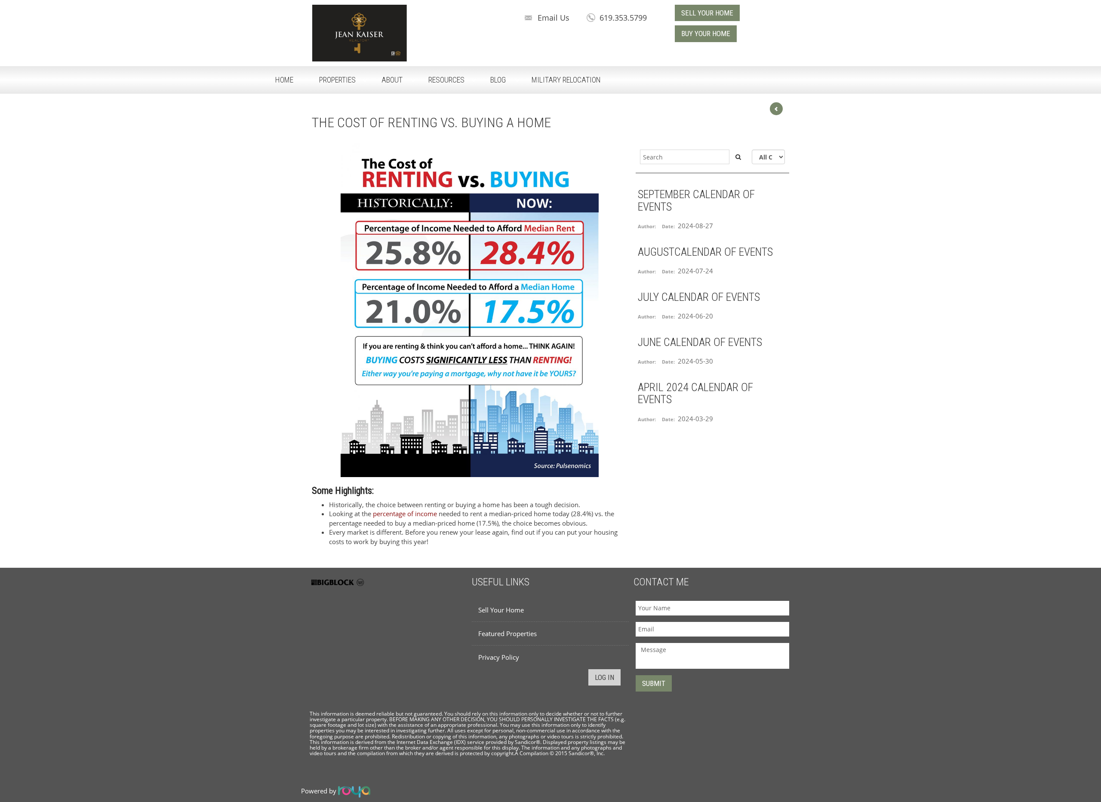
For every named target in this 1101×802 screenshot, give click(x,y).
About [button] (392, 79)
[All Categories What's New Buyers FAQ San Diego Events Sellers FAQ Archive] (768, 157)
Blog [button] (498, 79)
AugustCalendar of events (705, 251)
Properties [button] (337, 79)
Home (284, 79)
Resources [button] (446, 79)
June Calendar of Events (700, 342)
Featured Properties (507, 633)
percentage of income (405, 513)
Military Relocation (566, 79)
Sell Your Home (501, 610)
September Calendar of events (696, 200)
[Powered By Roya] (354, 791)
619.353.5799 (623, 17)
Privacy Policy (498, 657)
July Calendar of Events (699, 297)
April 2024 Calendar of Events (695, 393)
